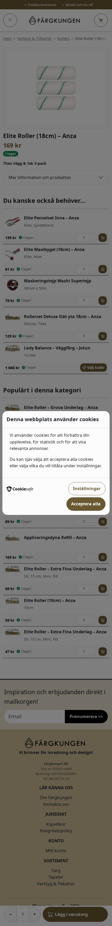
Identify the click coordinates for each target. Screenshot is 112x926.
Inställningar (87, 488)
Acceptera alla (86, 504)
